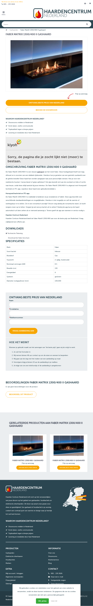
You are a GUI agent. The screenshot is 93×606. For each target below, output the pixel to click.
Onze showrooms (57, 584)
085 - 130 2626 (9, 4)
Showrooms (52, 556)
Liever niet (54, 601)
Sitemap (9, 584)
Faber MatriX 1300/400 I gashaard (27, 460)
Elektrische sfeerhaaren (14, 556)
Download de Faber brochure (18, 238)
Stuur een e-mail (57, 577)
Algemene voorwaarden (14, 577)
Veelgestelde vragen (58, 580)
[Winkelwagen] (90, 3)
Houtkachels (10, 560)
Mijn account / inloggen (14, 573)
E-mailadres (14, 309)
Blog (50, 563)
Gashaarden (14, 30)
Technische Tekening (15, 233)
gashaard (40, 172)
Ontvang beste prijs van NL (28, 467)
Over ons (51, 553)
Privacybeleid (10, 580)
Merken (8, 563)
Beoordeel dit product (21, 394)
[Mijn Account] (85, 3)
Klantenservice (53, 560)
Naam (11, 301)
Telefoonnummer (16, 318)
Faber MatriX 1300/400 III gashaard (69, 460)
